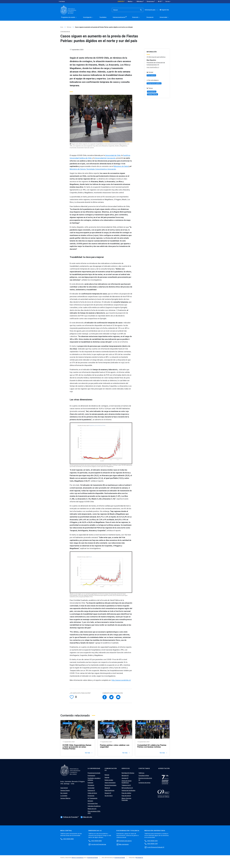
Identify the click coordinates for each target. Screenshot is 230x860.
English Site (164, 10)
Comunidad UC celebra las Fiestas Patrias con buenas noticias (151, 746)
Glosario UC (108, 793)
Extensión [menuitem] (136, 17)
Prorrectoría (151, 75)
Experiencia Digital (92, 857)
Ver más (89, 753)
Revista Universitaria (110, 785)
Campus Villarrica (65, 798)
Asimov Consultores (77, 857)
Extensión (90, 782)
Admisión (121, 1)
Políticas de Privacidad (69, 817)
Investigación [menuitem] (88, 17)
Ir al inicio (62, 1)
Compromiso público (154, 83)
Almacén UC (125, 775)
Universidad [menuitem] (164, 17)
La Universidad (94, 768)
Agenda (107, 777)
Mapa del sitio (86, 817)
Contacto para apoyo (125, 840)
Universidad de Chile (113, 155)
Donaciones (150, 1)
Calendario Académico (94, 806)
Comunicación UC (111, 769)
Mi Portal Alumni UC (127, 788)
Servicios (126, 768)
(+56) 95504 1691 (152, 840)
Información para (151, 10)
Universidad (91, 788)
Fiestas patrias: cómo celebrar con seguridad (114, 746)
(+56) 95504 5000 (96, 840)
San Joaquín (63, 793)
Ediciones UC (91, 790)
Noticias (69, 27)
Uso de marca (108, 795)
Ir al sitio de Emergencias (98, 844)
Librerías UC (125, 778)
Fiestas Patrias (152, 94)
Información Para (93, 803)
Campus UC (141, 723)
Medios (131, 1)
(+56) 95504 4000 (68, 839)
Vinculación (91, 785)
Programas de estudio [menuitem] (69, 17)
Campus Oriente (65, 790)
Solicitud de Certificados (128, 790)
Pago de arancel (126, 795)
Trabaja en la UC (126, 785)
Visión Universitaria (107, 723)
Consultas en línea (144, 775)
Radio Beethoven (109, 790)
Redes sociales (109, 780)
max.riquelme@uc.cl (153, 67)
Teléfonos (141, 773)
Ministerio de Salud (121, 166)
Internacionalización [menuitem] (119, 17)
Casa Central (64, 788)
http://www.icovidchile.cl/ (121, 680)
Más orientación (124, 844)
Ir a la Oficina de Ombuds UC (155, 847)
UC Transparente (92, 798)
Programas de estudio (94, 773)
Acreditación (164, 768)
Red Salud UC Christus (128, 773)
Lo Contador (63, 795)
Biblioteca (140, 1)
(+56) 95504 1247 (152, 843)
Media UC (107, 788)
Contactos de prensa (144, 782)
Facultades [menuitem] (103, 17)
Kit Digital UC (139, 857)
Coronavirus (152, 91)
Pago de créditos (126, 793)
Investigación (91, 775)
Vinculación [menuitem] (149, 17)
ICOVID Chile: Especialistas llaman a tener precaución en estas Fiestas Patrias (77, 747)
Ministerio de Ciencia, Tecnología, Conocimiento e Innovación (93, 169)
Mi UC (160, 1)
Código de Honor (92, 793)
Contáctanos (144, 768)
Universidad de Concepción (105, 158)
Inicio (61, 27)
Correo (168, 1)
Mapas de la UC (92, 808)
